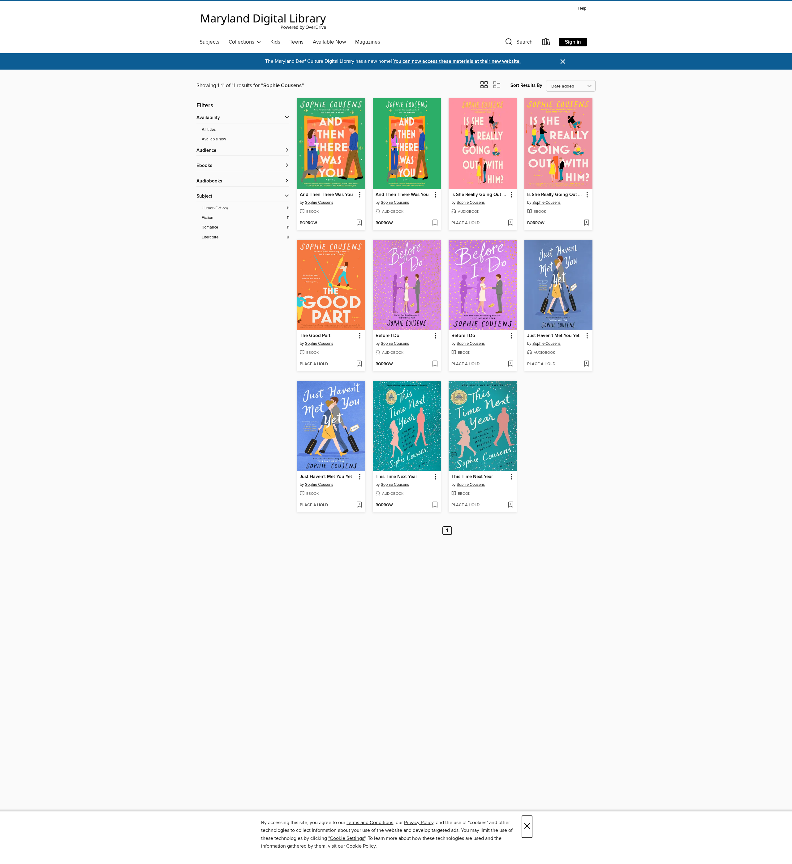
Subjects (209, 42)
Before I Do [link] (387, 336)
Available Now (329, 42)
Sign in (573, 42)
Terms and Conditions (369, 822)
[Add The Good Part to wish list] (359, 364)
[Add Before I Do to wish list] (435, 364)
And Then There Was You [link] (326, 195)
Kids (275, 42)
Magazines (367, 42)
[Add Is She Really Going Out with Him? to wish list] (510, 223)
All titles (209, 129)
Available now (214, 139)
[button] (518, 43)
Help (582, 8)
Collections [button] (243, 42)
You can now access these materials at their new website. (457, 61)
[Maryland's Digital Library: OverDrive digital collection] (263, 19)
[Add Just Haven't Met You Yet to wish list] (586, 364)
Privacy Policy (418, 822)
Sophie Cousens (319, 202)
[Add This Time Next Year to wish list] (435, 505)
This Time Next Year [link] (396, 477)
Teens (296, 42)
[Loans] (546, 43)
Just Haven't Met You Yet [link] (553, 336)
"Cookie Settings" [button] (346, 838)
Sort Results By (526, 85)
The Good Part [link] (315, 336)
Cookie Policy (361, 846)
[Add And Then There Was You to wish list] (359, 223)
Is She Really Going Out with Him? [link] (479, 195)
